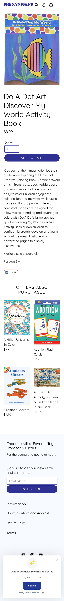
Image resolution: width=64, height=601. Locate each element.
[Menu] (58, 4)
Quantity (10, 142)
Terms (11, 533)
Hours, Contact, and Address (28, 513)
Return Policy (16, 523)
